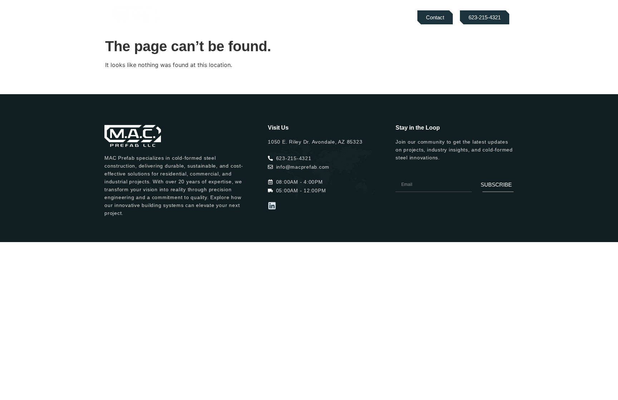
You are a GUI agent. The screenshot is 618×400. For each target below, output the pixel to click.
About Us (218, 17)
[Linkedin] (272, 206)
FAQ (331, 17)
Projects (300, 17)
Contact (361, 17)
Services (256, 17)
